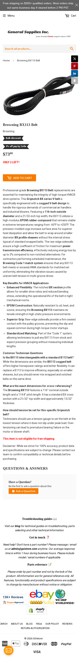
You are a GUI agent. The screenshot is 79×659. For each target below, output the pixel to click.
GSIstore (38, 638)
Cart (73, 15)
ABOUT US (17, 623)
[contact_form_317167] (8, 650)
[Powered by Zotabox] (74, 80)
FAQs (39, 623)
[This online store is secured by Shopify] (36, 613)
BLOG (29, 623)
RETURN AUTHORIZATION (35, 628)
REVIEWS (67, 623)
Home (6, 60)
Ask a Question (25, 491)
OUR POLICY (52, 623)
